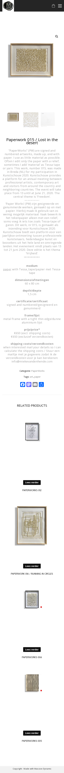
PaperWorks (38, 370)
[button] (56, 36)
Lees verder (32, 482)
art (31, 376)
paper (37, 376)
